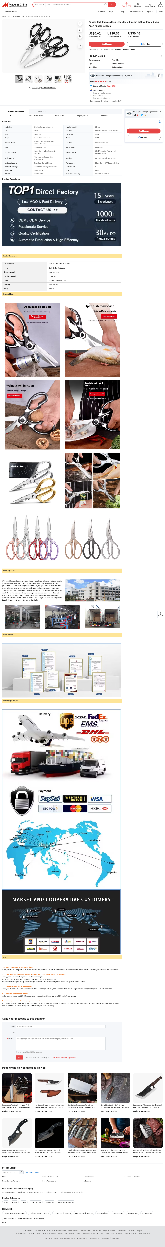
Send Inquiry (107, 44)
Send (19, 1057)
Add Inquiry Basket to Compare (44, 87)
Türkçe (126, 1233)
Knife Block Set (36, 1202)
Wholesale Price (85, 1231)
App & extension (135, 11)
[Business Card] (159, 121)
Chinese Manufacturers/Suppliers (56, 1231)
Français (53, 1233)
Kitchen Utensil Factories (83, 1213)
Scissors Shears (102, 1213)
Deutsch (78, 1233)
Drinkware (86, 1181)
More (4, 1223)
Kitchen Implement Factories (39, 1213)
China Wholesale (73, 1231)
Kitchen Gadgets (88, 1177)
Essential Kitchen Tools (50, 1177)
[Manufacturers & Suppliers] (14, 4)
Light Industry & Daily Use (16, 16)
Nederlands (86, 1233)
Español (37, 1233)
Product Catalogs (34, 1172)
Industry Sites (97, 1231)
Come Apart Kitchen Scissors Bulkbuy (31, 1218)
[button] (115, 116)
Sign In (92, 101)
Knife (6, 1202)
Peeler (24, 1202)
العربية (94, 1233)
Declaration (105, 1238)
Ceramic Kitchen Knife (66, 1202)
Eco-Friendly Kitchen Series (132, 1177)
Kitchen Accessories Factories (14, 1213)
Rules (161, 11)
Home (4, 16)
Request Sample (129, 49)
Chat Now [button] (146, 44)
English (30, 1233)
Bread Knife (50, 1202)
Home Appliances (48, 1181)
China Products (38, 1231)
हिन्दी (112, 1233)
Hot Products (27, 1231)
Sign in (160, 6)
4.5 (134, 115)
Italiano (71, 1233)
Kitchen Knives (45, 16)
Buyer (111, 11)
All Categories (10, 11)
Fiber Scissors (9, 1218)
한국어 (101, 1233)
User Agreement (95, 1238)
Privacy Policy (116, 1238)
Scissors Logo (133, 1213)
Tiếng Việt (134, 1233)
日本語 (107, 1233)
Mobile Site (131, 1231)
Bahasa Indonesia (144, 1233)
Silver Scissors (147, 1213)
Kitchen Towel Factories (62, 1213)
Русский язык (62, 1233)
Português (45, 1233)
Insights (139, 1231)
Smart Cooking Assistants (11, 1181)
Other (4, 1177)
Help (122, 11)
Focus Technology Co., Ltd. (68, 1238)
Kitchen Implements (32, 16)
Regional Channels (109, 1231)
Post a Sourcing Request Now (64, 1057)
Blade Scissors (118, 1213)
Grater (14, 1202)
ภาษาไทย (119, 1233)
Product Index (121, 1231)
